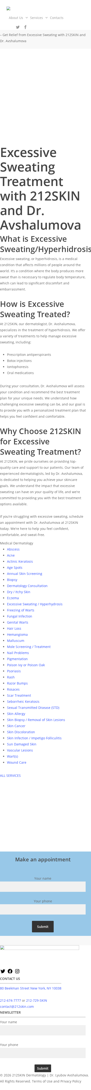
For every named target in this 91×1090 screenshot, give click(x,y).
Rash (11, 677)
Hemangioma (17, 634)
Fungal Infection (19, 616)
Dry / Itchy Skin (18, 592)
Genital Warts (17, 622)
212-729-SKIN (36, 1000)
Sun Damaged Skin (21, 744)
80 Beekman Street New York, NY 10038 (30, 988)
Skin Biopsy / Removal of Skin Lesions (36, 720)
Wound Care (16, 762)
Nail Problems (18, 653)
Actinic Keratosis (20, 561)
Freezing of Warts (20, 610)
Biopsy (12, 579)
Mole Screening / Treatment (29, 646)
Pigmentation (17, 659)
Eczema (13, 598)
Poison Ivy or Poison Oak (26, 665)
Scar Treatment (19, 695)
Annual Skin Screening (24, 573)
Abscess (13, 549)
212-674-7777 (10, 1000)
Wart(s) (12, 756)
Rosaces (13, 689)
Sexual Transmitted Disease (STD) (33, 707)
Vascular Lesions (20, 750)
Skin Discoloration (21, 732)
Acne (11, 555)
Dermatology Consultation (27, 586)
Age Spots (14, 567)
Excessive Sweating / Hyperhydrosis (35, 604)
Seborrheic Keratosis (23, 701)
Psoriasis (14, 671)
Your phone (43, 901)
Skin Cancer (16, 726)
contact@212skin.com (17, 1006)
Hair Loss (14, 628)
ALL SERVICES (10, 775)
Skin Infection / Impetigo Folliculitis (34, 738)
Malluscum (15, 640)
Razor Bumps (17, 683)
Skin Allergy (16, 713)
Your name (42, 878)
